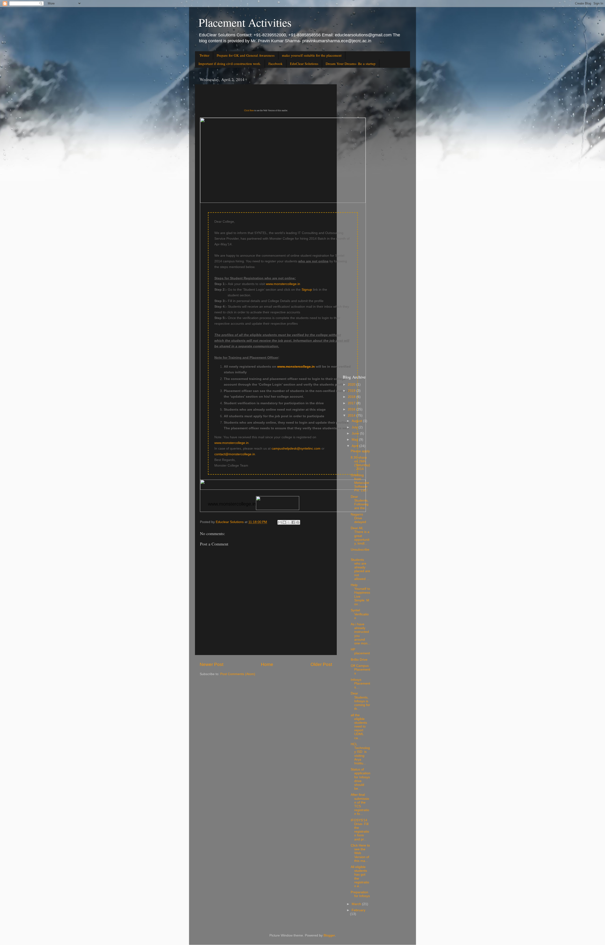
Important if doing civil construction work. (230, 63)
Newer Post (211, 664)
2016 (352, 409)
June (356, 433)
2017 (352, 403)
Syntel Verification (360, 614)
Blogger (329, 935)
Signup (307, 289)
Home (267, 664)
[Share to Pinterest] (297, 522)
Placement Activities (245, 22)
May (355, 439)
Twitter (204, 55)
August (357, 421)
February (358, 910)
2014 (352, 415)
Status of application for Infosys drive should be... (360, 779)
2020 (352, 384)
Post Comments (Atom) (237, 674)
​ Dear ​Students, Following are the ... (360, 502)
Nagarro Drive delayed (358, 518)
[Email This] (279, 522)
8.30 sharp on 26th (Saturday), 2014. (360, 463)
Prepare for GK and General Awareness (246, 55)
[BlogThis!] (284, 522)
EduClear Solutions (304, 63)
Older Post (321, 664)
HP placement (360, 651)
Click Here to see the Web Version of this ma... (360, 853)
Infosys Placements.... (360, 683)
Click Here (249, 110)
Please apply (360, 451)
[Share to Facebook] (293, 522)
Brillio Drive (359, 659)
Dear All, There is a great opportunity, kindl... (360, 535)
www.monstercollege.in (283, 284)
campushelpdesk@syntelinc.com (296, 448)
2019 (352, 390)
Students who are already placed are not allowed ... (360, 569)
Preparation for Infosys (360, 894)
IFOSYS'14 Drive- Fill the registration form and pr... (360, 829)
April (355, 446)
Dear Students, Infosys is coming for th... (360, 701)
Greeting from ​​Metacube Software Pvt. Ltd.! (360, 482)
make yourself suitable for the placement (311, 55)
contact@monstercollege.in (234, 454)
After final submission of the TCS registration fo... (360, 804)
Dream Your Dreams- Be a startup (351, 63)
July (355, 427)
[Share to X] (288, 522)
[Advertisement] (374, 145)
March (357, 904)
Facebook (275, 63)
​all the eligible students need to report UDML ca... (359, 726)
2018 (352, 397)
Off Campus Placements (360, 669)
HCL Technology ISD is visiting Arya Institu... (360, 753)
